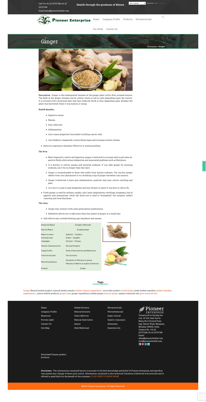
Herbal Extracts (81, 307)
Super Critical (114, 315)
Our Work (98, 29)
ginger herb (65, 293)
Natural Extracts (82, 311)
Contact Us (112, 29)
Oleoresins (113, 324)
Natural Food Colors (83, 320)
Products (128, 19)
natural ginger (111, 293)
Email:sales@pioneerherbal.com (54, 10)
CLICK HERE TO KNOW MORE (105, 376)
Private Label (47, 320)
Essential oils (114, 328)
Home (96, 19)
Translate (161, 3)
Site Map (45, 328)
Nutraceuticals (144, 19)
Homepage (152, 46)
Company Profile (111, 19)
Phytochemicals (115, 311)
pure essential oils (148, 293)
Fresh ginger (127, 290)
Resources (46, 315)
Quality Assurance (116, 320)
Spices (77, 324)
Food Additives (81, 315)
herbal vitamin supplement (88, 290)
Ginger (26, 290)
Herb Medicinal (81, 328)
